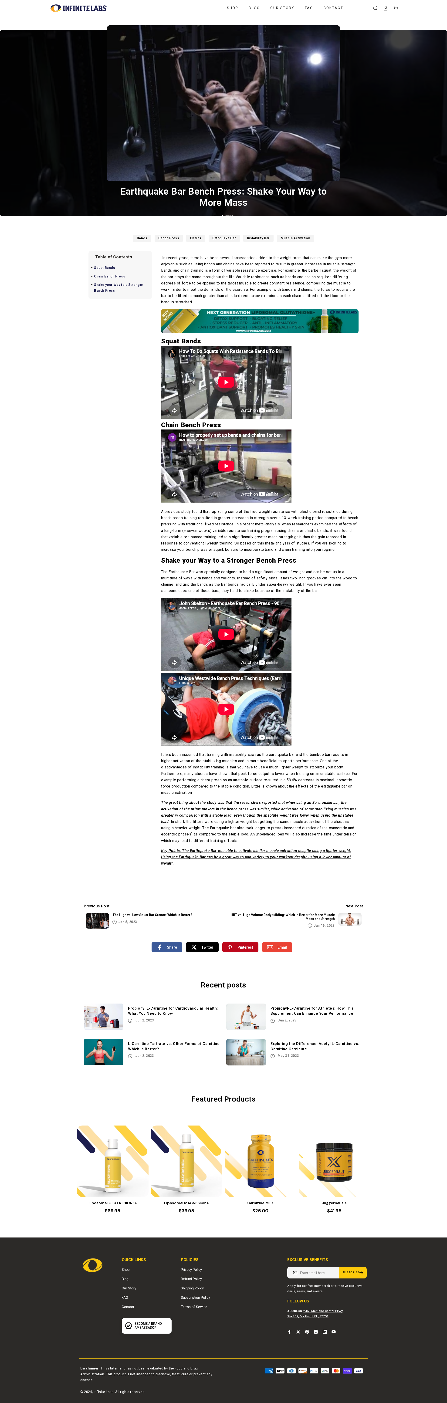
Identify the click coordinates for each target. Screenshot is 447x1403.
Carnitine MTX (260, 1203)
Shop (126, 1270)
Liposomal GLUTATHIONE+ (112, 1203)
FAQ (125, 1297)
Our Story (129, 1288)
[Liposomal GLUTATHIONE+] (113, 1161)
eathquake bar (224, 238)
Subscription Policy (195, 1297)
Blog (125, 1279)
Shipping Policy (192, 1288)
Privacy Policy (191, 1270)
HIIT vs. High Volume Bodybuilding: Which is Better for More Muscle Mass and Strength (283, 917)
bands (142, 238)
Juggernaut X (334, 1203)
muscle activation (295, 238)
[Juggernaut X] (334, 1161)
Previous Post (97, 906)
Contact (128, 1307)
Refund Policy (191, 1279)
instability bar (258, 238)
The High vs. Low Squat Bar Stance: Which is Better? (152, 915)
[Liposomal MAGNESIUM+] (187, 1161)
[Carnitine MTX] (260, 1161)
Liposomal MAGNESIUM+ (186, 1203)
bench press (168, 238)
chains (195, 238)
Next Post (354, 906)
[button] (375, 8)
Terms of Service (194, 1307)
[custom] (289, 1331)
